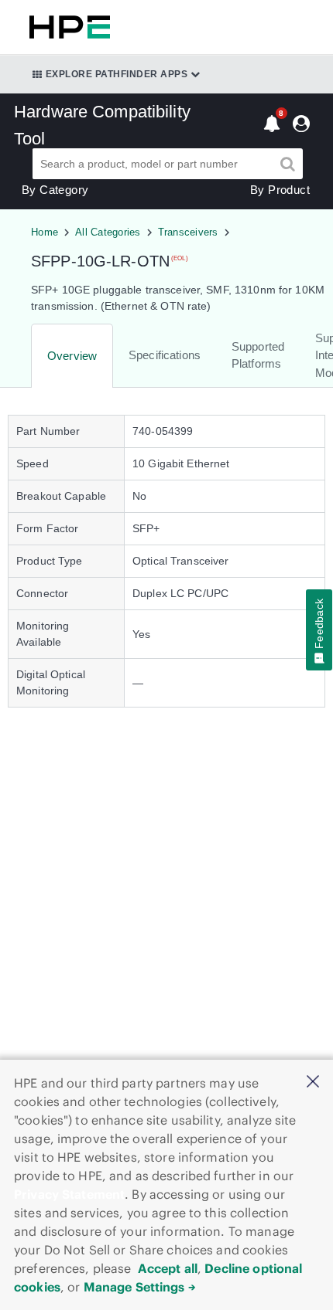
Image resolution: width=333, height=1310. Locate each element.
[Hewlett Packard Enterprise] (66, 27)
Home (44, 232)
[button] (313, 1082)
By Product (280, 189)
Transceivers (188, 232)
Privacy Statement (69, 1194)
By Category (55, 189)
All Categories (108, 232)
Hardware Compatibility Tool (102, 125)
